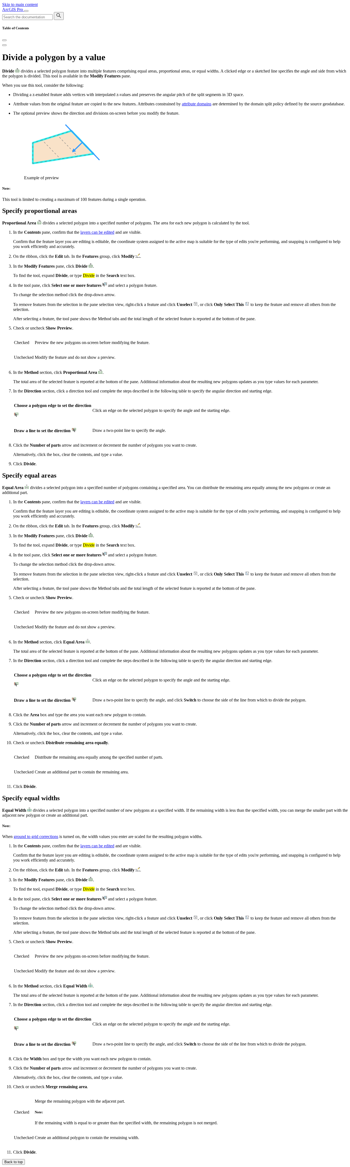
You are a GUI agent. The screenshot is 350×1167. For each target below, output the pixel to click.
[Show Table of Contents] (4, 45)
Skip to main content (20, 4)
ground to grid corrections (36, 836)
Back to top (13, 1162)
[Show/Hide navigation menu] (26, 11)
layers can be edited (97, 232)
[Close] (4, 40)
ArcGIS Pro (13, 9)
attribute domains (196, 104)
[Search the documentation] (59, 16)
